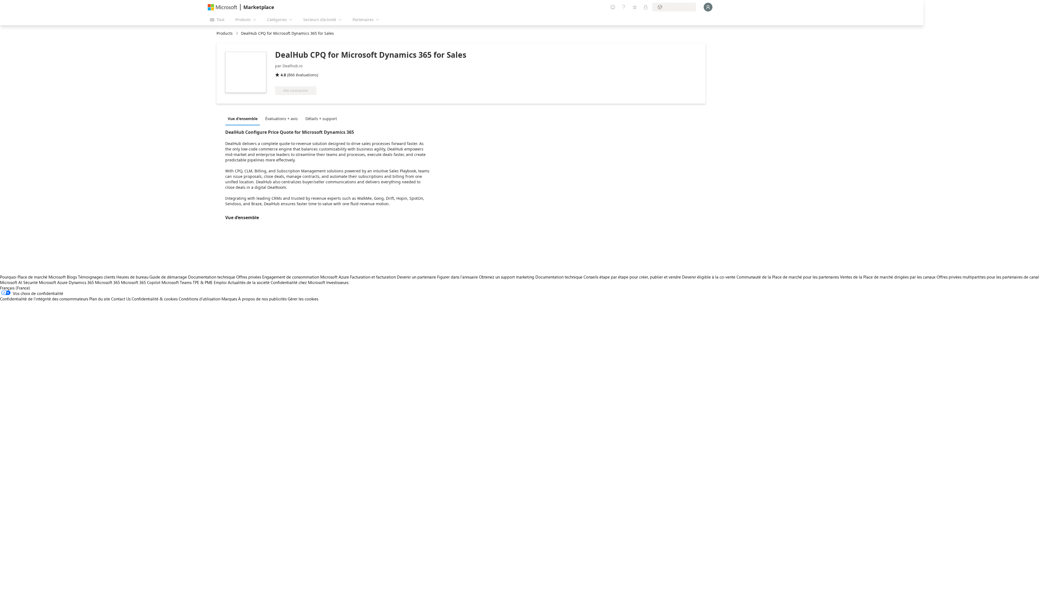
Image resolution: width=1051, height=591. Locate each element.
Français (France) (15, 288)
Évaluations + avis (281, 118)
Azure (62, 282)
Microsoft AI (11, 282)
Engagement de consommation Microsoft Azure (306, 277)
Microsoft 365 (107, 282)
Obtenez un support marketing (506, 277)
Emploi (220, 282)
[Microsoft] (222, 7)
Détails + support (321, 118)
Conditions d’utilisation (199, 299)
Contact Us (121, 299)
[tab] (244, 118)
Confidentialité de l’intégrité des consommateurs (44, 299)
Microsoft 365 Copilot (140, 282)
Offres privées (248, 277)
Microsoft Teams (176, 282)
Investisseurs (337, 282)
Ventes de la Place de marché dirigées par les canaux (887, 277)
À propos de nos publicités (262, 299)
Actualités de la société (249, 282)
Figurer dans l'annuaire (457, 277)
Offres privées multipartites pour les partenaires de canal (988, 277)
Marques (229, 299)
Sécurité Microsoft (39, 282)
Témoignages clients (96, 277)
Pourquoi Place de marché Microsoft (33, 277)
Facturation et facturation (373, 277)
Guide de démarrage (168, 277)
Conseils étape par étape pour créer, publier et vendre (632, 277)
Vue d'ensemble (243, 118)
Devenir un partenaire (416, 277)
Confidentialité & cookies (155, 299)
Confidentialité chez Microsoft (298, 282)
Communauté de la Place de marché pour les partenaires (788, 277)
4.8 (283, 74)
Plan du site (99, 299)
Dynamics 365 (81, 282)
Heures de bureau (132, 277)
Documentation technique (211, 277)
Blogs (72, 277)
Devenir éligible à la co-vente (708, 277)
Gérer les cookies (303, 299)
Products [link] (224, 33)
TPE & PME (203, 282)
